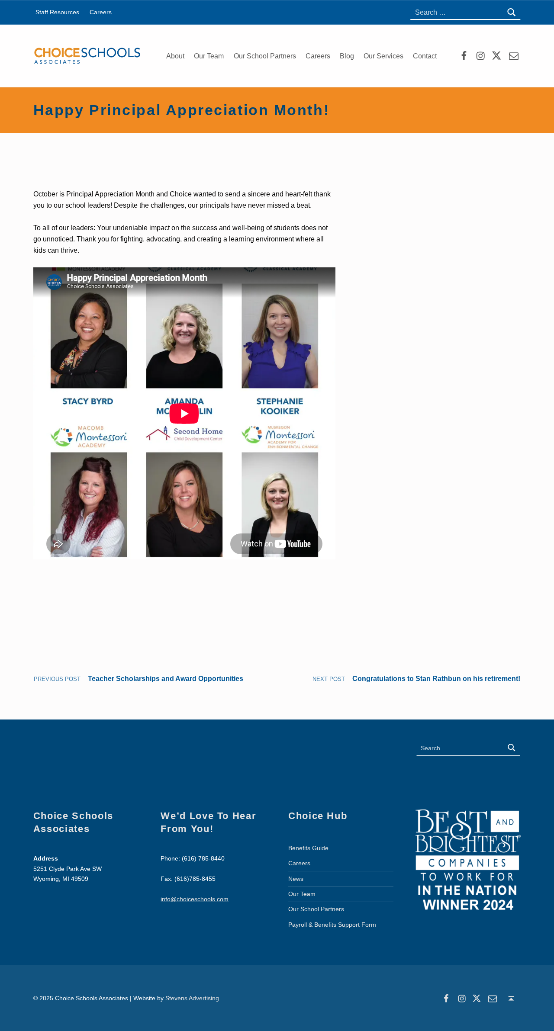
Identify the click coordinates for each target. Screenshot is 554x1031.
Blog (347, 56)
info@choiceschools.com (195, 899)
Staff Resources (57, 12)
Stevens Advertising (192, 998)
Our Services (383, 56)
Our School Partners (265, 56)
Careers (318, 56)
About (175, 56)
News (295, 878)
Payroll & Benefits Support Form (332, 924)
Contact (425, 56)
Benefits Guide (308, 848)
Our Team (209, 56)
